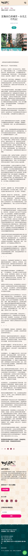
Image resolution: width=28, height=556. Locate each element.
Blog (12, 8)
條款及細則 (4, 548)
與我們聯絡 (5, 489)
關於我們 (7, 8)
